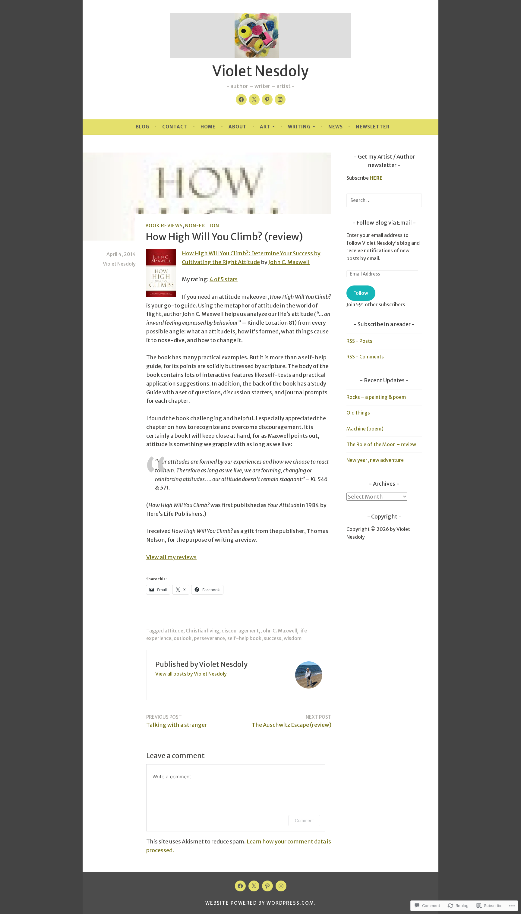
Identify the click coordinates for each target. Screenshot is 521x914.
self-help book (244, 638)
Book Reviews (164, 226)
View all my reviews (171, 557)
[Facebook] (241, 99)
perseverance (209, 638)
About (238, 127)
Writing (299, 127)
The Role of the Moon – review (381, 444)
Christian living (202, 631)
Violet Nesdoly (260, 71)
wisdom (293, 638)
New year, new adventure (375, 460)
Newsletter (373, 127)
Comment (304, 820)
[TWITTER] (254, 886)
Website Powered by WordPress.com (259, 903)
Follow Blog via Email (384, 222)
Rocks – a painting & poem (376, 397)
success (272, 638)
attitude (174, 631)
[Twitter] (254, 99)
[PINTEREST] (267, 886)
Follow (360, 293)
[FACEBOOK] (240, 886)
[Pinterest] (267, 99)
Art (265, 127)
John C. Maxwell (289, 262)
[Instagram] (280, 99)
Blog (142, 127)
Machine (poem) (365, 429)
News (335, 127)
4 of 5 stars (224, 279)
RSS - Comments (365, 357)
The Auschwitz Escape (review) (291, 721)
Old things (358, 413)
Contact (174, 127)
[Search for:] (384, 200)
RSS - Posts (359, 341)
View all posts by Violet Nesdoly (191, 674)
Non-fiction (202, 226)
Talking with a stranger (176, 721)
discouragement (240, 631)
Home (208, 127)
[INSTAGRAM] (281, 886)
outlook (182, 638)
